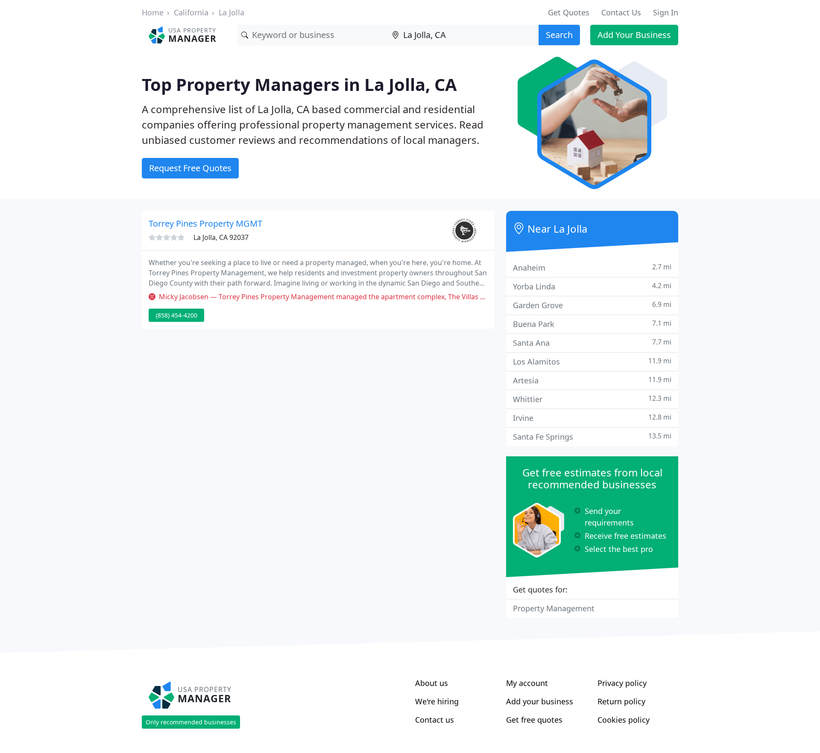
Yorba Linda (592, 286)
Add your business (539, 701)
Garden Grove (592, 305)
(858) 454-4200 (176, 315)
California (191, 12)
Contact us (434, 720)
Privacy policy (622, 683)
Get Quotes (568, 12)
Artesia (592, 380)
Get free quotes (534, 720)
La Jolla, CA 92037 (221, 237)
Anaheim (592, 267)
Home (153, 12)
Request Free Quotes (190, 168)
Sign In (665, 12)
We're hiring (437, 701)
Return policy (621, 701)
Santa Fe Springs (592, 436)
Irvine (592, 417)
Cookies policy (623, 720)
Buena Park (592, 323)
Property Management (553, 608)
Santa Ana (592, 342)
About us (431, 683)
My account (527, 683)
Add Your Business (634, 35)
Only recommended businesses (191, 722)
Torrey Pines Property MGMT (205, 223)
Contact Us (621, 12)
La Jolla (231, 12)
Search (559, 35)
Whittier (592, 399)
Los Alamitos (592, 361)
